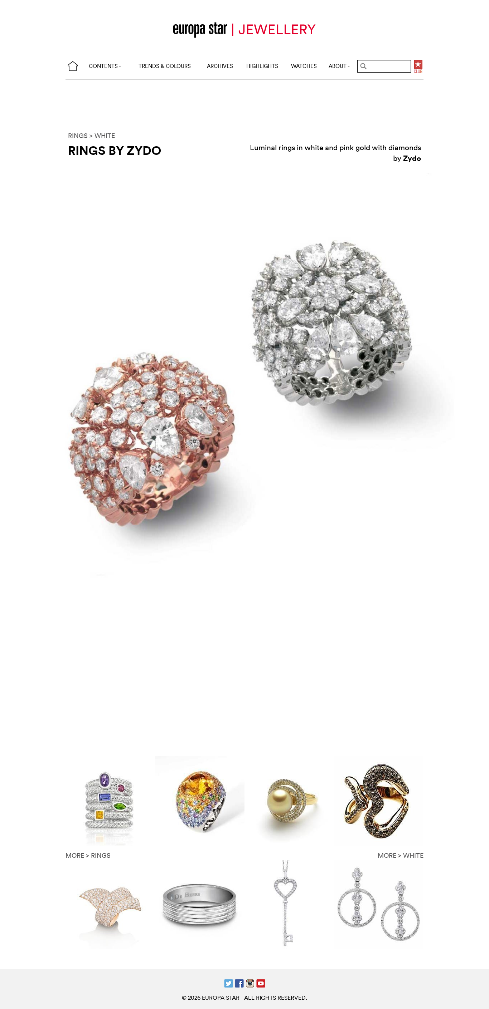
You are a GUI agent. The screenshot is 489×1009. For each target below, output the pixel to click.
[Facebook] (239, 983)
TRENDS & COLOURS (165, 66)
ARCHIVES (220, 66)
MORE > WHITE (400, 855)
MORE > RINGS (88, 855)
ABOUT (338, 66)
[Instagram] (250, 983)
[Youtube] (260, 983)
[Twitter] (228, 983)
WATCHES (304, 66)
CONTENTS (103, 66)
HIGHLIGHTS (262, 66)
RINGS (78, 136)
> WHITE (102, 136)
